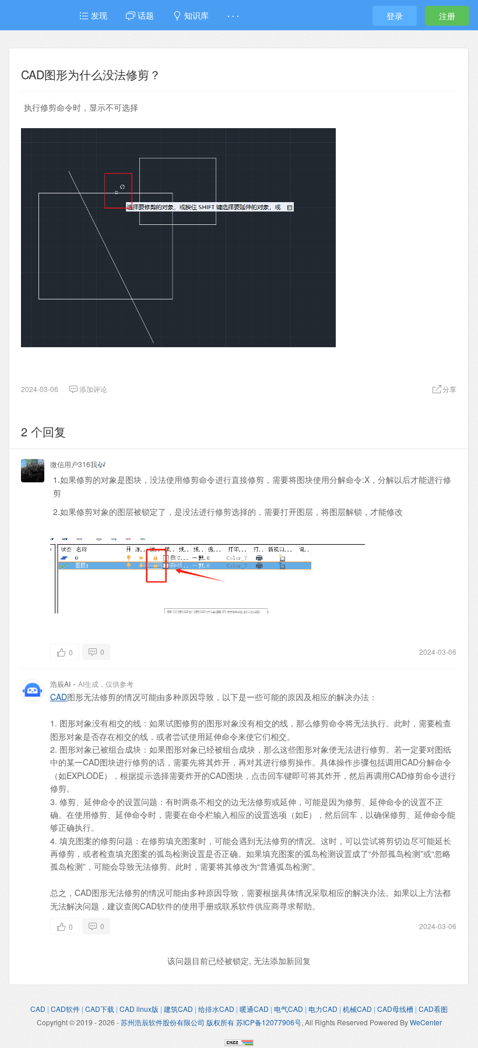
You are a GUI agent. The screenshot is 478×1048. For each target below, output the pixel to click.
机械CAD (357, 1009)
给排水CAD (216, 1009)
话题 (144, 15)
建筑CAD (178, 1009)
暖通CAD (254, 1009)
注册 (447, 16)
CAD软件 (65, 1009)
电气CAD (288, 1009)
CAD (58, 697)
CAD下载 (99, 1009)
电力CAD (323, 1009)
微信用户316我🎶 (78, 464)
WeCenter (426, 1022)
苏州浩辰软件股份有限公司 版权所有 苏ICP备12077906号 (211, 1022)
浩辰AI (60, 684)
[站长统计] (239, 1041)
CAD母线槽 (395, 1009)
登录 (394, 16)
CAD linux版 (139, 1009)
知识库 (195, 15)
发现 (98, 15)
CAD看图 (433, 1009)
